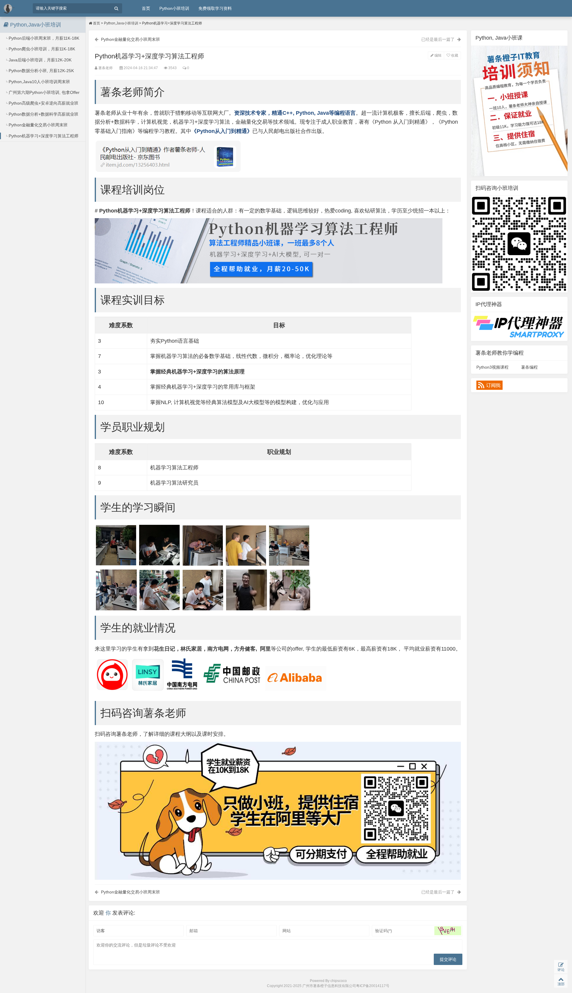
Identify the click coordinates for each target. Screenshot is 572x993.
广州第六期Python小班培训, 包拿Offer (43, 92)
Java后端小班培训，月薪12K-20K (39, 60)
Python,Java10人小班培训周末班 (38, 81)
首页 (146, 8)
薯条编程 (529, 367)
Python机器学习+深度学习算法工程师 (42, 136)
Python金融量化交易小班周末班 (37, 124)
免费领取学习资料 (215, 8)
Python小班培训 (174, 8)
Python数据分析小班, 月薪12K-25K (40, 70)
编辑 (437, 55)
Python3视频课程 (492, 367)
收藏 (454, 55)
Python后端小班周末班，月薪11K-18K (43, 38)
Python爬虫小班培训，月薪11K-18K (41, 48)
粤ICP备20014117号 (372, 986)
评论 (561, 970)
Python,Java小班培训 (121, 23)
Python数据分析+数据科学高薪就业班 (42, 114)
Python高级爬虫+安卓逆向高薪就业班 (42, 103)
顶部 (561, 984)
